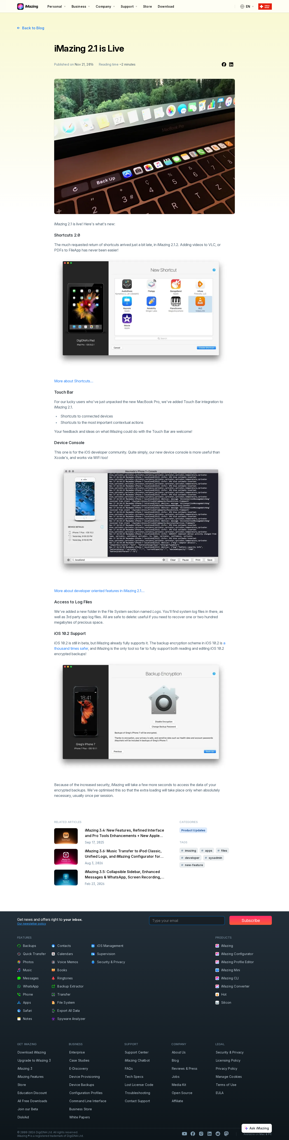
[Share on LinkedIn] (231, 64)
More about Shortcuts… (73, 381)
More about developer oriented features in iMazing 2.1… (99, 590)
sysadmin (215, 858)
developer (192, 858)
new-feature (194, 865)
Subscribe (251, 920)
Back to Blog (33, 28)
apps (208, 850)
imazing (190, 850)
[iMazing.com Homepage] (27, 6)
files (224, 850)
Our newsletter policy (31, 923)
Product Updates (193, 830)
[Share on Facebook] (224, 64)
